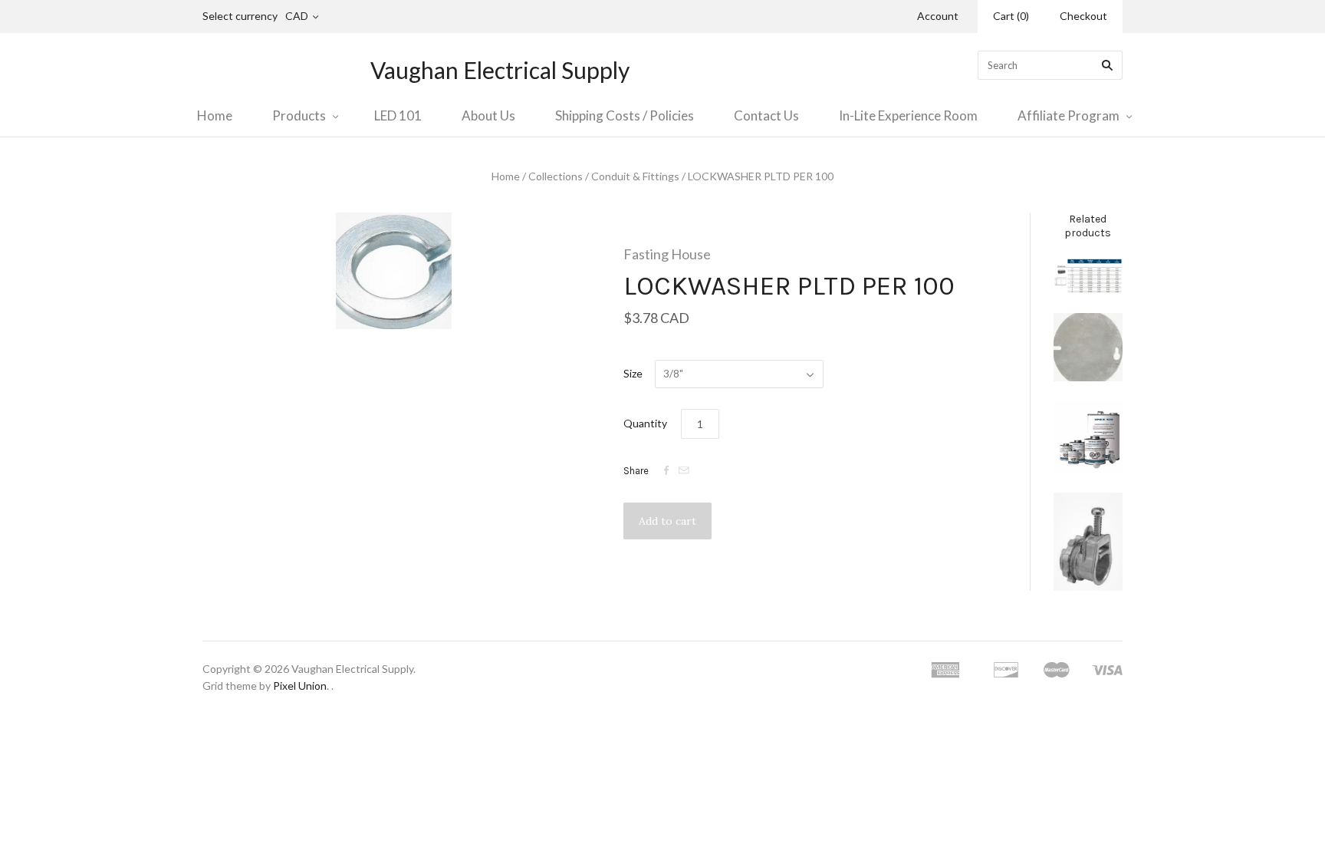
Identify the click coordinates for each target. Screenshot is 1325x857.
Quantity (645, 423)
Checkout (1083, 15)
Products (299, 115)
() (1011, 15)
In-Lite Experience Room (908, 115)
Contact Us (766, 115)
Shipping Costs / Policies (624, 115)
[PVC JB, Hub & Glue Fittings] (1088, 437)
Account (937, 15)
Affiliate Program (1069, 115)
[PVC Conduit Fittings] (1088, 276)
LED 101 (398, 115)
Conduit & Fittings (635, 176)
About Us (488, 115)
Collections (555, 176)
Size (633, 373)
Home (214, 115)
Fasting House (667, 254)
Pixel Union (300, 685)
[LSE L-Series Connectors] (1088, 541)
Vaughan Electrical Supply (500, 70)
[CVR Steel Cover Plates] (1088, 347)
